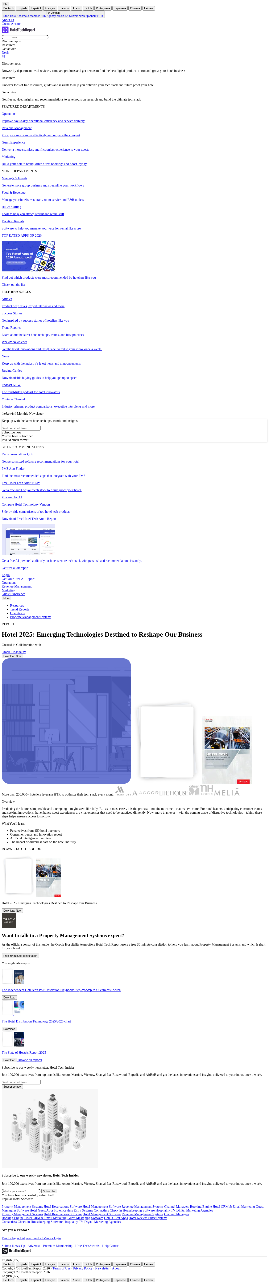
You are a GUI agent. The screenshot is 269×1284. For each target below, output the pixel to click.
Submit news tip (79, 15)
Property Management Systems (30, 617)
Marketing (8, 590)
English (22, 8)
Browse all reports (30, 1060)
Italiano (64, 8)
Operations (9, 582)
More (6, 598)
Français (50, 8)
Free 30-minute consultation (20, 955)
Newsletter (102, 1268)
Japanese (120, 8)
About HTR (96, 15)
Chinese (135, 8)
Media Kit (63, 15)
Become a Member (29, 15)
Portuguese (103, 8)
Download (9, 997)
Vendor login (11, 1238)
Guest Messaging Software (85, 1218)
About (116, 1268)
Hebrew (148, 8)
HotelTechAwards (87, 1246)
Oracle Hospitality (14, 652)
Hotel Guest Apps (41, 1210)
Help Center (110, 1246)
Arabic (76, 8)
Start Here (10, 15)
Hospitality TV (165, 1210)
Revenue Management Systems (142, 1206)
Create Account (12, 23)
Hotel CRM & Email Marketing (234, 1206)
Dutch (88, 8)
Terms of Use (62, 1268)
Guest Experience (13, 594)
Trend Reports (19, 609)
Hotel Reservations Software (63, 1206)
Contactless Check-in (108, 1210)
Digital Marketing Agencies (194, 1210)
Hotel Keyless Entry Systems (73, 1210)
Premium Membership (58, 1246)
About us (8, 20)
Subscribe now (12, 1086)
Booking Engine (201, 1206)
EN (5, 3)
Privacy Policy (83, 1268)
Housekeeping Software (139, 1210)
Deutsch (8, 8)
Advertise (34, 1246)
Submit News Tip (14, 1246)
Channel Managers (176, 1206)
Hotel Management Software (102, 1206)
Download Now (12, 656)
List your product (32, 1238)
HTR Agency (49, 15)
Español (36, 8)
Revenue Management (17, 586)
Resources (17, 605)
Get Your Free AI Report (18, 579)
